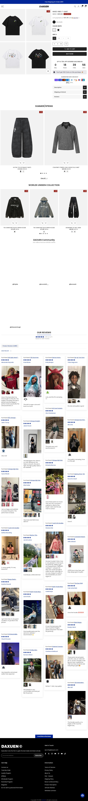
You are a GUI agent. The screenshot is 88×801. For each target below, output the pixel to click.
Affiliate (3, 776)
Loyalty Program (6, 773)
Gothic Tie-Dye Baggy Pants (22, 167)
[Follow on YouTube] (62, 754)
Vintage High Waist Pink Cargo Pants (55, 461)
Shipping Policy (49, 779)
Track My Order (5, 770)
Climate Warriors (50, 788)
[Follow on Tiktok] (65, 754)
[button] (70, 18)
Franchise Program (7, 782)
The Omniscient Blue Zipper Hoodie (44, 228)
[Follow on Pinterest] (58, 754)
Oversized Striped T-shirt (76, 537)
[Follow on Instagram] (52, 754)
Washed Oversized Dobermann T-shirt (54, 647)
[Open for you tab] (82, 795)
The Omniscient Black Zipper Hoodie (14, 228)
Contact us (4, 767)
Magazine (4, 785)
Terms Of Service (50, 767)
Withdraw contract (50, 790)
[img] (44, 337)
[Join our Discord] (55, 754)
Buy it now (69, 54)
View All (43, 178)
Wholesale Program (7, 779)
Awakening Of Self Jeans (73, 228)
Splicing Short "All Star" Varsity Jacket (76, 475)
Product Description (51, 785)
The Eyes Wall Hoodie (75, 584)
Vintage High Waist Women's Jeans (32, 481)
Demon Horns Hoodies (53, 358)
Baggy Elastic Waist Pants (8, 580)
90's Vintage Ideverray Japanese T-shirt (9, 418)
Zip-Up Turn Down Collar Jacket (76, 358)
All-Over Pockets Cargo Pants (54, 409)
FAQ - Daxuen (49, 776)
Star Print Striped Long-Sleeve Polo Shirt (66, 167)
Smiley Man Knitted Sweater (30, 651)
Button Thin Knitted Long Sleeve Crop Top (32, 536)
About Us (47, 773)
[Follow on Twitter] (49, 754)
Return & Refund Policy (51, 782)
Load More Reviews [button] (44, 736)
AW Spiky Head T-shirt (10, 358)
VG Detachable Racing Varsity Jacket (9, 635)
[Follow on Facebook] (45, 754)
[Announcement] (44, 2)
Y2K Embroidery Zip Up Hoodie (76, 683)
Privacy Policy (49, 770)
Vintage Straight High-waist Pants (31, 422)
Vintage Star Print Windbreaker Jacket (76, 420)
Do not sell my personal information (12, 788)
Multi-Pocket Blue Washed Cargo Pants (54, 587)
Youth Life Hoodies (57, 523)
